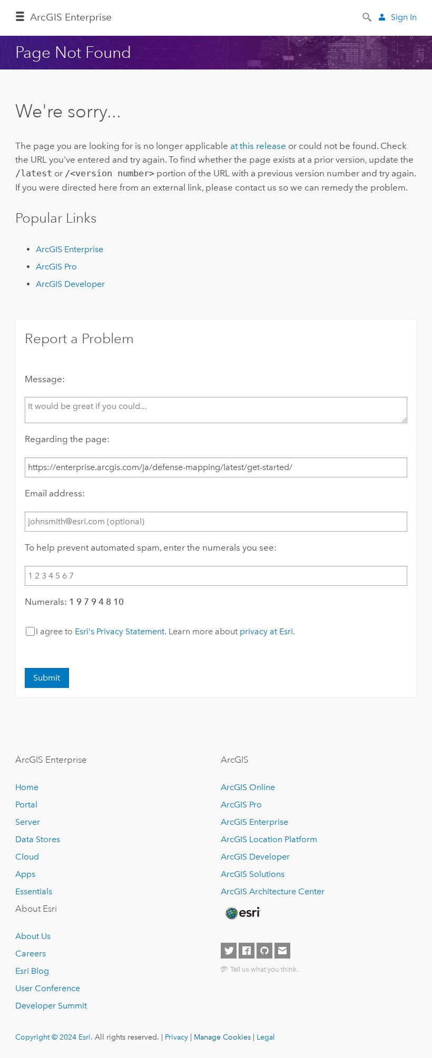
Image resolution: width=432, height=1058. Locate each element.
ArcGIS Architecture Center (273, 891)
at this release (258, 146)
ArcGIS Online (248, 787)
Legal (266, 1037)
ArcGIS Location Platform (269, 839)
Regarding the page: (67, 439)
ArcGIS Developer (70, 284)
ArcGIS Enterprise (71, 17)
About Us (33, 936)
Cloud (27, 857)
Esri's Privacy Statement (119, 631)
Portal (26, 805)
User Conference (47, 988)
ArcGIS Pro (56, 267)
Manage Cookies (222, 1037)
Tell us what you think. (264, 969)
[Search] (367, 16)
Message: (45, 379)
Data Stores (37, 839)
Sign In (404, 17)
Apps (25, 874)
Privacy (176, 1037)
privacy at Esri (266, 631)
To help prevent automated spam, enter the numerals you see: (151, 547)
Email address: (55, 493)
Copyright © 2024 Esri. (54, 1037)
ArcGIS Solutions (252, 874)
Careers (30, 954)
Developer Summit (51, 1006)
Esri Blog (32, 971)
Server (27, 822)
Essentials (33, 891)
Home (26, 787)
